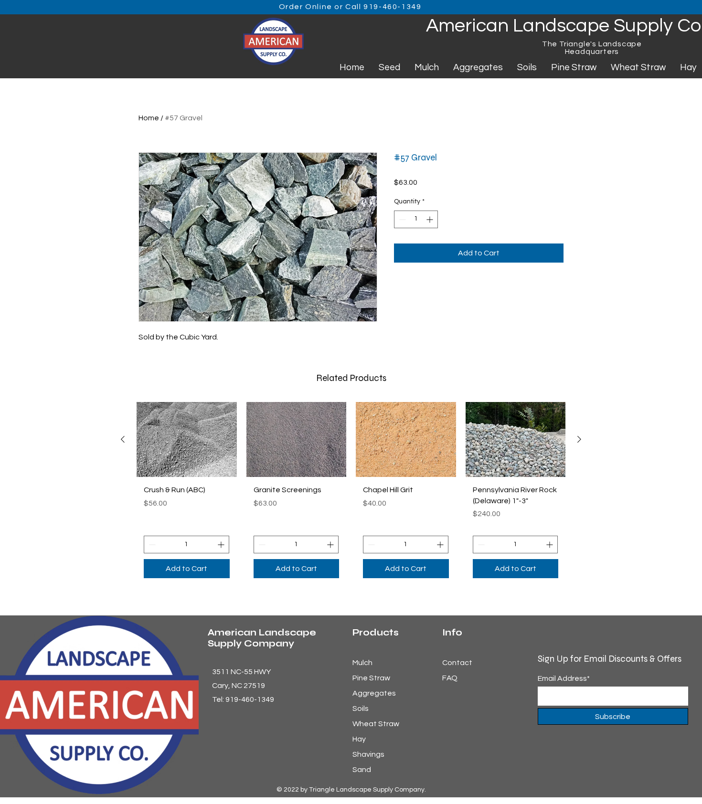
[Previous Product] (122, 439)
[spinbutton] (416, 219)
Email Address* (564, 678)
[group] (351, 494)
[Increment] (430, 219)
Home (148, 118)
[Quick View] (187, 439)
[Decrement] (401, 219)
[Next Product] (579, 439)
